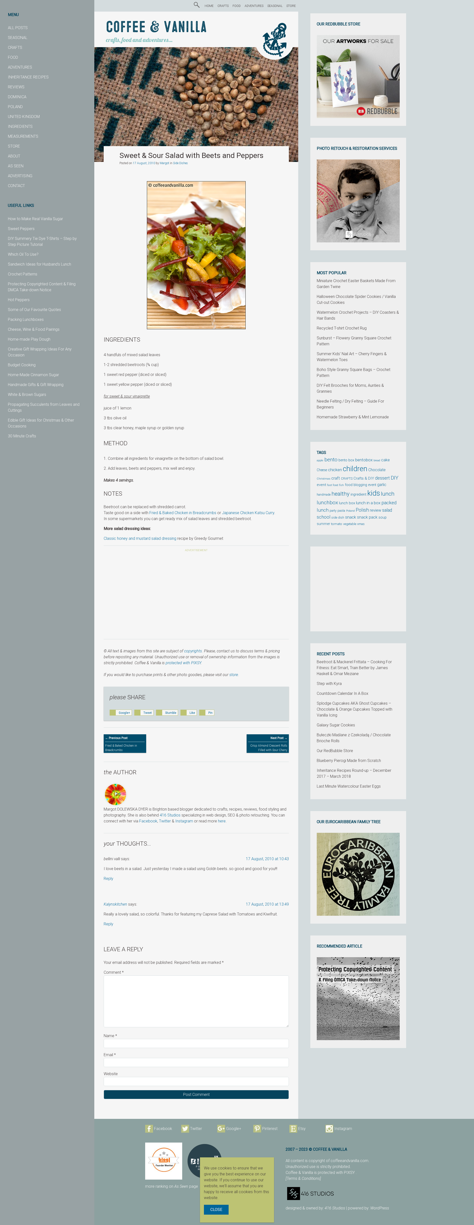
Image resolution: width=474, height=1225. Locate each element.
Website (111, 1073)
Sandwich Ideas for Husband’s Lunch (39, 264)
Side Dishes (180, 163)
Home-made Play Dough (29, 339)
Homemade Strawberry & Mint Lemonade (353, 417)
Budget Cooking (22, 365)
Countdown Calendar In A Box (342, 693)
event (321, 485)
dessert (382, 478)
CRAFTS (15, 47)
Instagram (184, 821)
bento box (346, 460)
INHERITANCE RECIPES (28, 77)
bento (330, 459)
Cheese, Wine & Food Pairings (33, 329)
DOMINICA (17, 97)
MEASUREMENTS (23, 136)
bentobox (364, 459)
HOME (209, 6)
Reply (108, 878)
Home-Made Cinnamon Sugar (33, 374)
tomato (336, 524)
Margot (164, 163)
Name (110, 1035)
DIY (394, 478)
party (333, 510)
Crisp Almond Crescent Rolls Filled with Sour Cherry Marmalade (268, 746)
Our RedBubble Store (335, 750)
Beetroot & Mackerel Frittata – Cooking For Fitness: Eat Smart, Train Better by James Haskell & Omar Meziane (354, 668)
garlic (381, 485)
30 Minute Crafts (22, 436)
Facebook (148, 821)
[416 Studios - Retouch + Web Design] (349, 1193)
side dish (337, 517)
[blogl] (163, 1161)
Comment (114, 972)
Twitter (165, 821)
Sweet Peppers (21, 228)
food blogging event (360, 485)
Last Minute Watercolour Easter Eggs (349, 786)
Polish (362, 510)
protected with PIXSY (183, 663)
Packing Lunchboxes (26, 319)
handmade (324, 494)
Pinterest (269, 1128)
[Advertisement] (196, 593)
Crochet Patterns (22, 274)
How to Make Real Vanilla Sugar (35, 218)
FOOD (13, 57)
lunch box (347, 503)
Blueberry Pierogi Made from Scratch (349, 760)
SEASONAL (17, 37)
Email (110, 1054)
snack (350, 517)
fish (341, 485)
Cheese (322, 470)
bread (377, 460)
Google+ (233, 1128)
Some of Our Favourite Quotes (34, 309)
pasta (341, 510)
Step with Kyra (329, 683)
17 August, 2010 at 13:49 (267, 904)
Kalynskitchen (115, 904)
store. (234, 674)
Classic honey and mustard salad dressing (140, 538)
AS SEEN (15, 166)
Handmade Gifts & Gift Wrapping (35, 384)
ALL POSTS (18, 27)
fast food (332, 485)
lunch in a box (368, 502)
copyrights (193, 651)
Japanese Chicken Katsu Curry (248, 512)
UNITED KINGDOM (24, 116)
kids (373, 493)
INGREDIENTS (20, 126)
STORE (14, 146)
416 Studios (170, 815)
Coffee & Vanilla (156, 27)
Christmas (323, 478)
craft (335, 478)
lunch (388, 493)
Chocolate (377, 470)
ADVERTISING (20, 176)
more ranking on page (171, 1186)
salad (387, 510)
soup (382, 517)
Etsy (302, 1128)
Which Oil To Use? (23, 254)
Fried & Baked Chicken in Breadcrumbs (182, 512)
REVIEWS (16, 87)
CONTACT (16, 185)
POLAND (15, 106)
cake (385, 460)
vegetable (349, 524)
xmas (361, 524)
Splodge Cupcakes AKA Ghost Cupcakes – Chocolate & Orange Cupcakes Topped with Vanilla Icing (354, 709)
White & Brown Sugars (27, 394)
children (355, 469)
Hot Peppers (19, 299)
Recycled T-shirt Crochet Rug (342, 328)
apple (320, 460)
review (375, 510)
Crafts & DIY (364, 478)
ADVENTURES (20, 67)
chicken (335, 469)
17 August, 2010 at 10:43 (267, 858)
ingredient (358, 494)
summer (323, 524)
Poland (350, 510)
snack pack (367, 517)
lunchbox (327, 503)
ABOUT (14, 156)
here (222, 821)
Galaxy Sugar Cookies (336, 725)
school (323, 517)
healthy (341, 493)
